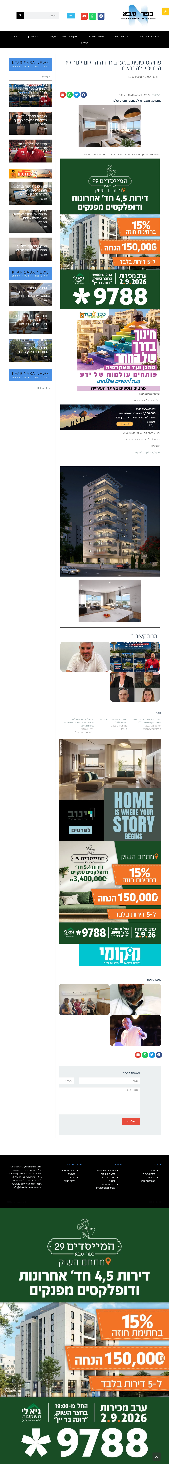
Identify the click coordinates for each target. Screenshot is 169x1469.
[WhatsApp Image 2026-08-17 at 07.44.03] (110, 789)
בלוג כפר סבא (109, 1184)
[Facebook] (101, 16)
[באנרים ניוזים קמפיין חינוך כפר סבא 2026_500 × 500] (118, 349)
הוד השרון (33, 36)
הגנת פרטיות (149, 1174)
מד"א (72, 1177)
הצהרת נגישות (148, 1180)
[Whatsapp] (92, 16)
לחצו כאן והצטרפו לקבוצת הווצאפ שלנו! (137, 100)
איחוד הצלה (69, 1180)
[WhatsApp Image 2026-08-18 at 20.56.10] (110, 233)
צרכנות (112, 1180)
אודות (152, 1170)
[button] (165, 11)
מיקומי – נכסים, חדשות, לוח (63, 36)
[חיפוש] (20, 15)
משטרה (71, 1174)
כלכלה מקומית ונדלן (106, 1187)
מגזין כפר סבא (122, 36)
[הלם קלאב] (110, 417)
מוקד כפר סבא (68, 1170)
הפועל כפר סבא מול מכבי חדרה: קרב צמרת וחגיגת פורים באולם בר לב (79, 722)
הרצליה (84, 43)
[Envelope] (84, 16)
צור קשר (151, 1177)
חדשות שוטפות (96, 36)
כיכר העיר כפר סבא (149, 36)
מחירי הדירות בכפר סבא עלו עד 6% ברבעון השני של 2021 (146, 720)
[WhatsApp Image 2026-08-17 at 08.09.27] (110, 892)
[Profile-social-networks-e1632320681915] (120, 954)
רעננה (14, 36)
